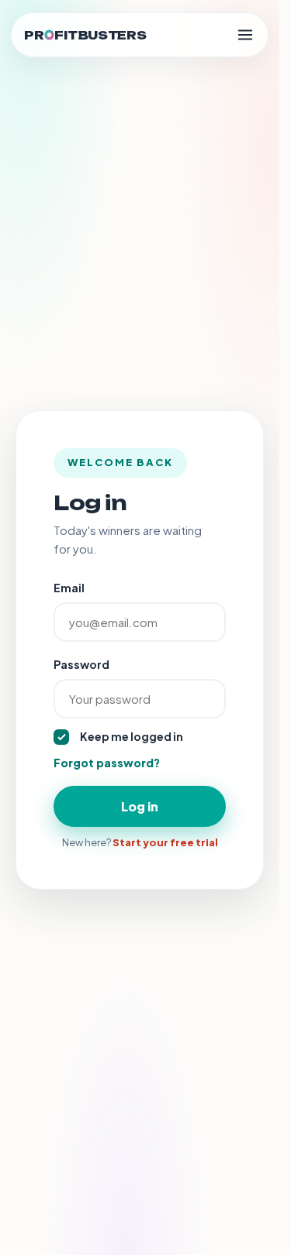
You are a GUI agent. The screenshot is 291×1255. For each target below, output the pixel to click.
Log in (139, 806)
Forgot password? (107, 763)
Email (69, 588)
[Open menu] (245, 35)
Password (81, 664)
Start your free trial (165, 842)
